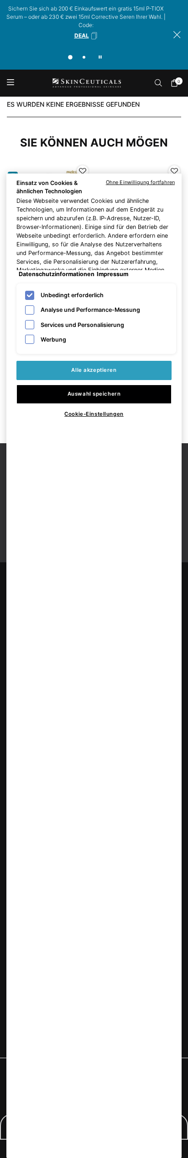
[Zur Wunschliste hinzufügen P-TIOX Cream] (174, 171)
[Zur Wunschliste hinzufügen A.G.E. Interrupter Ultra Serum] (83, 171)
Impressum (112, 274)
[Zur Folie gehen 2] (84, 57)
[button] (86, 36)
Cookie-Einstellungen (93, 414)
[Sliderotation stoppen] (100, 57)
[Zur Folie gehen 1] (70, 57)
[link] (176, 83)
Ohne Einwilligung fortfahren (140, 182)
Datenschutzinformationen (56, 274)
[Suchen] (158, 83)
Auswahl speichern (94, 394)
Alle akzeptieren (93, 370)
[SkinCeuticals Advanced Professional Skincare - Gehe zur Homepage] (86, 83)
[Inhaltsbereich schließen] (177, 34)
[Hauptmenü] (10, 83)
